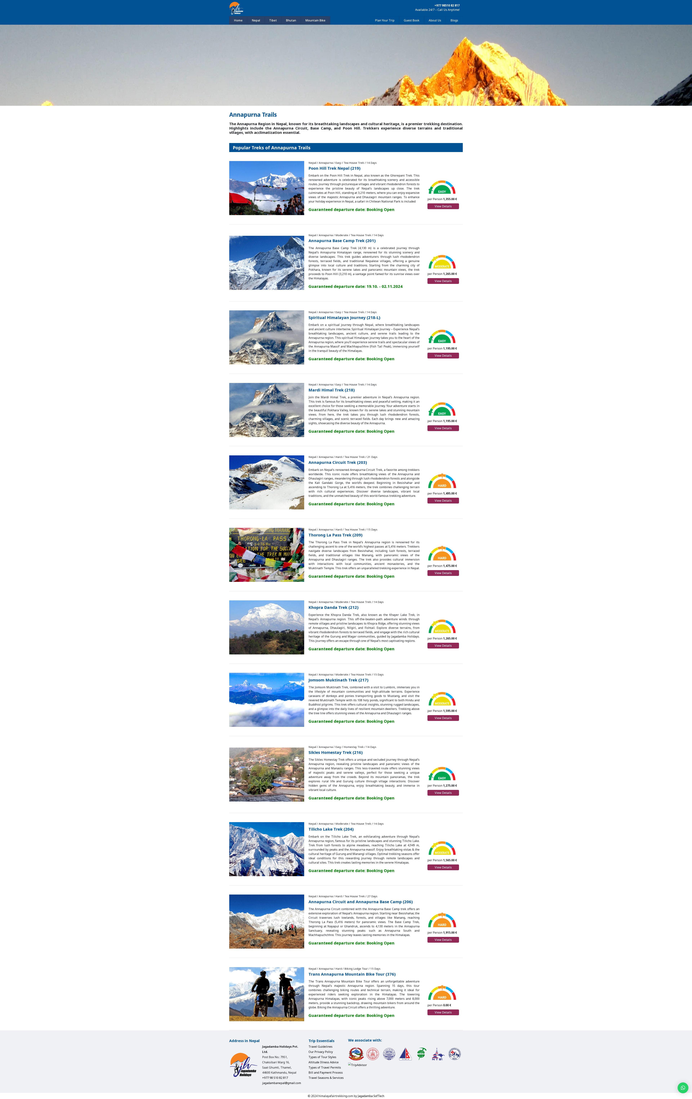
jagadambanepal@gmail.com (281, 1083)
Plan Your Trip (384, 20)
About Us (435, 20)
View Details (443, 206)
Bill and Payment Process (326, 1073)
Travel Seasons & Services (326, 1078)
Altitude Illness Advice (324, 1062)
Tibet (273, 20)
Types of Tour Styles (322, 1057)
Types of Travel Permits (325, 1067)
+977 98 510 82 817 (275, 1078)
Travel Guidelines (320, 1047)
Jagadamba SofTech (371, 1096)
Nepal (256, 20)
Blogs (454, 20)
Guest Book (411, 20)
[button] (683, 1087)
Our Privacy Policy (321, 1052)
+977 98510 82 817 (447, 5)
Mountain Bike (315, 20)
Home (238, 20)
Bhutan (291, 20)
